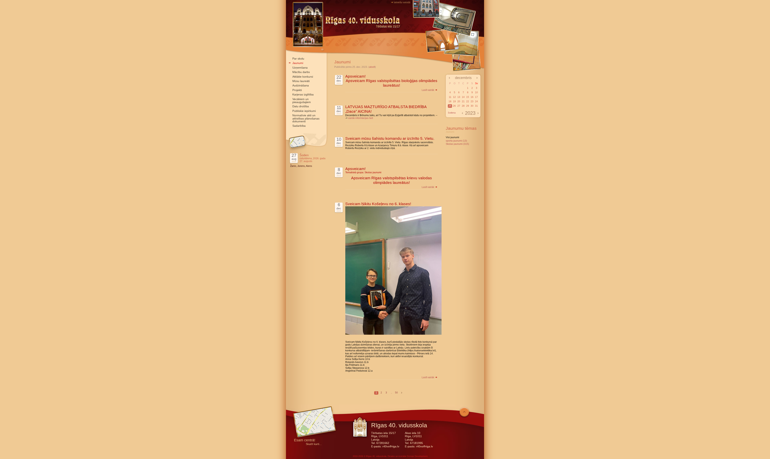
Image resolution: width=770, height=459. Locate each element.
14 (463, 97)
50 (396, 392)
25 (450, 105)
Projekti (297, 90)
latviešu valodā (402, 2)
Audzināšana (300, 85)
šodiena (452, 112)
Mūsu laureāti (301, 81)
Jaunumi (297, 63)
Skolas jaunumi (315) (457, 144)
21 (463, 101)
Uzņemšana (300, 67)
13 (458, 97)
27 (458, 105)
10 (476, 92)
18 (450, 101)
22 (467, 101)
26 (454, 105)
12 (454, 97)
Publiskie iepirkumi (304, 110)
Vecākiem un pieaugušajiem (301, 100)
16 (472, 97)
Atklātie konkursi (302, 76)
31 (476, 105)
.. (391, 392)
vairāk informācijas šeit (360, 118)
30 (472, 105)
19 (454, 101)
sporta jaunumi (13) (456, 140)
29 (467, 105)
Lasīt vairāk (428, 90)
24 (476, 101)
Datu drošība (300, 106)
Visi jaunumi (452, 137)
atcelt (372, 67)
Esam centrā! (304, 440)
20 (458, 101)
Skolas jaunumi (373, 172)
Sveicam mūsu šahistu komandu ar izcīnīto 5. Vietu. (389, 138)
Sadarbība (299, 125)
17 (476, 97)
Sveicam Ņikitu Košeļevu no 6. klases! (378, 204)
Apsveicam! (355, 76)
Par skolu (298, 58)
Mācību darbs (301, 72)
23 (472, 101)
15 (467, 97)
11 (450, 97)
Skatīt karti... (314, 444)
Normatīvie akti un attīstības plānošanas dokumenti (305, 118)
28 (463, 105)
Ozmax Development (417, 456)
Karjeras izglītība (303, 94)
